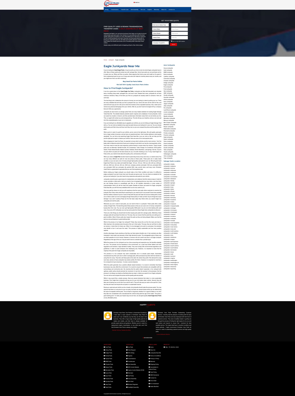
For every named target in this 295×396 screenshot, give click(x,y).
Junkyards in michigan (170, 208)
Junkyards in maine (169, 202)
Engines (150, 9)
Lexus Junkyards (168, 114)
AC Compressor (154, 383)
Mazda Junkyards (168, 116)
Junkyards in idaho (169, 189)
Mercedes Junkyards (169, 118)
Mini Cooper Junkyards (170, 122)
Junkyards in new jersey (170, 225)
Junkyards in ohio (168, 235)
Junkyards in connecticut (170, 176)
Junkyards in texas (169, 252)
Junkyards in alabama (170, 166)
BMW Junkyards (168, 72)
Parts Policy (153, 372)
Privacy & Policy (154, 358)
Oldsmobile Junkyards (170, 129)
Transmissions (115, 9)
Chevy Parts (108, 350)
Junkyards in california (170, 172)
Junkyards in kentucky (170, 197)
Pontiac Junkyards (169, 133)
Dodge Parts (108, 353)
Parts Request (132, 350)
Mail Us (137, 2)
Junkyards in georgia (169, 183)
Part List (143, 9)
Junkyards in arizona (169, 168)
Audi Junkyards (168, 70)
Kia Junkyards (167, 108)
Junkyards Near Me (155, 353)
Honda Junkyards (168, 95)
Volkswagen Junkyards (170, 154)
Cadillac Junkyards (169, 76)
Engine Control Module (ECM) (136, 370)
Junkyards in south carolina (171, 246)
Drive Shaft (153, 381)
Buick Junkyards (168, 74)
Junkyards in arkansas (170, 170)
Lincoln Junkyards (169, 112)
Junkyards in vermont (169, 256)
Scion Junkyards (168, 141)
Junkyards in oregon (169, 239)
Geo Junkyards (168, 91)
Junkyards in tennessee (170, 250)
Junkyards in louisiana (170, 200)
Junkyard (111, 60)
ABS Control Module (133, 367)
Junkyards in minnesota (170, 210)
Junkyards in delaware (170, 179)
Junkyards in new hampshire (171, 223)
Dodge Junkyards (168, 83)
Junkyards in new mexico (170, 227)
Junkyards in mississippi (170, 212)
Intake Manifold (154, 386)
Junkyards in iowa (168, 187)
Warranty (156, 9)
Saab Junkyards (168, 137)
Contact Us (172, 9)
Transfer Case (124, 9)
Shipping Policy (154, 364)
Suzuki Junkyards (168, 147)
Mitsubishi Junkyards (169, 124)
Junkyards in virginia (169, 258)
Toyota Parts (108, 358)
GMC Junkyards (168, 93)
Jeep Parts (108, 384)
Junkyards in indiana (169, 193)
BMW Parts (108, 361)
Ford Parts (108, 347)
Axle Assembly (134, 9)
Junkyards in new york (170, 229)
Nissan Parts (108, 367)
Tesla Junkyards (168, 150)
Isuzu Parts (108, 376)
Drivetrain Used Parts (116, 393)
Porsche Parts (109, 378)
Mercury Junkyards (169, 120)
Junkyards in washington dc (171, 262)
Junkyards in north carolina (171, 231)
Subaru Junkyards (169, 145)
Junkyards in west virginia (171, 264)
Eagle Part (117, 157)
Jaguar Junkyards (168, 103)
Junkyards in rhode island (171, 243)
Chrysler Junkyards (169, 80)
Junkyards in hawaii (169, 185)
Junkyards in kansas (169, 195)
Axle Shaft (130, 381)
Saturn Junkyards (168, 139)
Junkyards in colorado (170, 174)
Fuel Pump (131, 376)
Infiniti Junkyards (168, 99)
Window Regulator (133, 384)
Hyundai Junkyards (169, 97)
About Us (163, 9)
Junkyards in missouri (169, 214)
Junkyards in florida (169, 181)
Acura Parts (108, 373)
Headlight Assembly (133, 387)
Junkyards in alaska (169, 164)
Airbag (106, 9)
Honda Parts (108, 356)
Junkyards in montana (170, 216)
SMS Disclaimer (154, 375)
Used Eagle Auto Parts (154, 296)
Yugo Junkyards (168, 158)
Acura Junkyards (168, 68)
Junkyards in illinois (169, 191)
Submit (173, 44)
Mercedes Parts (109, 370)
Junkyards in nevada (169, 220)
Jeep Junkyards (168, 106)
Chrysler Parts (109, 364)
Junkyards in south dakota (171, 248)
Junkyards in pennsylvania (171, 241)
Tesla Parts (108, 387)
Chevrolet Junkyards (169, 78)
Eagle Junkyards (168, 85)
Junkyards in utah (168, 254)
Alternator (130, 373)
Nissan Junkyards (168, 127)
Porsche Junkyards (169, 135)
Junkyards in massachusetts (171, 206)
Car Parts (130, 347)
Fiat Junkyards (168, 87)
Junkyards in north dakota (171, 233)
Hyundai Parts (109, 381)
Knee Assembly (132, 378)
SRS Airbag (131, 353)
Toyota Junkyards (168, 152)
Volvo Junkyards (168, 156)
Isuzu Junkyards (168, 101)
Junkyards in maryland (170, 204)
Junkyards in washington (170, 260)
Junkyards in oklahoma (170, 237)
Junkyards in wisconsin (170, 266)
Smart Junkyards (168, 143)
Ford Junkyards (168, 89)
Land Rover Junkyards (170, 110)
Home (105, 60)
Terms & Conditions (155, 356)
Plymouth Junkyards (169, 131)
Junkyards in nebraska (170, 218)
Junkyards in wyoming (170, 269)
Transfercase (131, 361)
